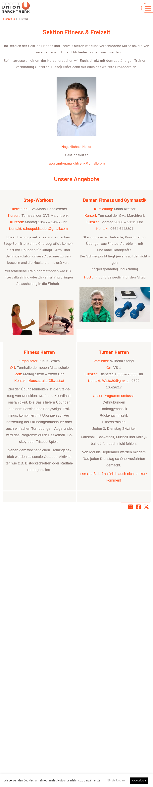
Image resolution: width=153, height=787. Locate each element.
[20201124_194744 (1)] (56, 317)
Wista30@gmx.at (115, 381)
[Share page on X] (146, 506)
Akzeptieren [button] (139, 780)
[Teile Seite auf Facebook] (138, 506)
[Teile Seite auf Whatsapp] (130, 506)
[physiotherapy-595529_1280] (132, 304)
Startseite (9, 18)
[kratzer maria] (96, 304)
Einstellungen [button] (116, 780)
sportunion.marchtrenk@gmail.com (76, 163)
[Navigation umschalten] (148, 8)
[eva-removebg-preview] (20, 317)
